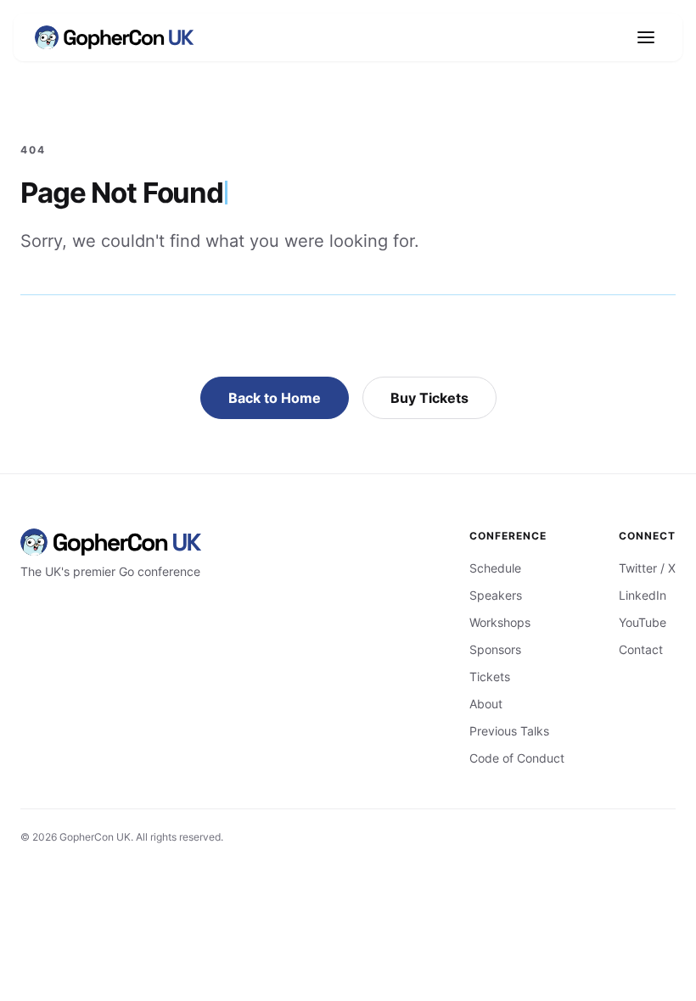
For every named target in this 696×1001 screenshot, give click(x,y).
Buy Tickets (429, 397)
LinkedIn (642, 595)
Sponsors (495, 649)
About (485, 703)
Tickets (489, 676)
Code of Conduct (516, 758)
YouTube (642, 622)
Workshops (499, 622)
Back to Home (274, 397)
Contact (641, 649)
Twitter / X (647, 568)
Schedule (495, 568)
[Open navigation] (646, 37)
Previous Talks (509, 731)
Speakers (495, 595)
